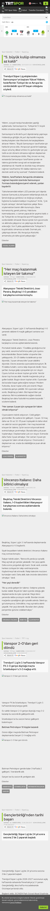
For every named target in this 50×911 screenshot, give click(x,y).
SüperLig (25, 52)
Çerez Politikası (15, 902)
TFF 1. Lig (25, 638)
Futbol (17, 52)
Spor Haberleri (7, 52)
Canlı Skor (5, 22)
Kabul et (43, 907)
